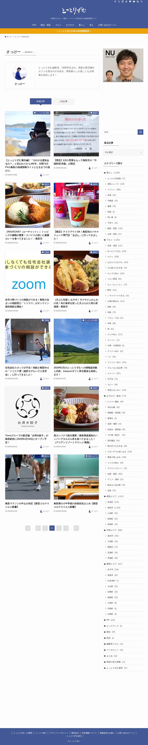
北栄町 (113, 552)
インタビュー (115, 650)
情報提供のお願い (107, 733)
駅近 (112, 290)
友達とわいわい (117, 390)
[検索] (141, 1)
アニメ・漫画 (115, 479)
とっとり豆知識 (116, 178)
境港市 (113, 575)
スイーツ (114, 373)
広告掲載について (89, 733)
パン (112, 357)
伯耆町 (113, 592)
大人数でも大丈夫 (117, 268)
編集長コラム (115, 644)
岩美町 (113, 502)
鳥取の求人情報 (116, 662)
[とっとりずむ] (74, 11)
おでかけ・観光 (116, 396)
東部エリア (115, 496)
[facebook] (115, 1)
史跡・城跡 (114, 424)
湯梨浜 (113, 547)
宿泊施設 (114, 440)
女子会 (113, 379)
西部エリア (114, 564)
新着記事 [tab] (41, 101)
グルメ (113, 240)
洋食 (112, 323)
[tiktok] (126, 1)
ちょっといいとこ (117, 284)
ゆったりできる (117, 251)
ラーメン (114, 340)
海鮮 (112, 307)
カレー (113, 384)
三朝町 (113, 541)
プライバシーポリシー (58, 733)
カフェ (113, 257)
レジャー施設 (115, 401)
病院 (111, 212)
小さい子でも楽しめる (120, 452)
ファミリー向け (117, 362)
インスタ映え (115, 463)
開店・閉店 (115, 228)
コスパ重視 (114, 279)
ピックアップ (114, 626)
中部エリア (114, 530)
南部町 (113, 597)
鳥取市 (114, 508)
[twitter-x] (119, 1)
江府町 (112, 603)
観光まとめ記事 (116, 485)
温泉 (112, 490)
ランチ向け (115, 334)
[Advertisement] (123, 106)
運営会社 (75, 733)
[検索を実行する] (140, 132)
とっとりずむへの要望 (22, 733)
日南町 (112, 614)
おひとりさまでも (118, 262)
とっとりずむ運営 (117, 668)
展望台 (112, 418)
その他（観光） (116, 435)
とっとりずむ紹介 (74, 736)
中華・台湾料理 (116, 346)
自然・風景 (115, 474)
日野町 (112, 608)
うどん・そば (115, 318)
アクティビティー (117, 468)
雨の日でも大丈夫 (117, 446)
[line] (130, 1)
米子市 (113, 569)
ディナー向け (115, 351)
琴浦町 (113, 558)
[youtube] (134, 1)
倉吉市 (113, 536)
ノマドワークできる (118, 296)
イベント (114, 189)
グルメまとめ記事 (117, 368)
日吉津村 (113, 581)
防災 (110, 638)
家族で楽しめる (117, 457)
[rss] (138, 1)
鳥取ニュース (116, 184)
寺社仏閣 (114, 407)
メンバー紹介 (41, 733)
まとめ (112, 656)
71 (76, 528)
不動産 (113, 201)
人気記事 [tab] (63, 101)
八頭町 (113, 513)
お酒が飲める (116, 301)
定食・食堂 (115, 245)
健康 (112, 206)
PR (111, 620)
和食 (112, 312)
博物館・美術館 (116, 413)
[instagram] (123, 1)
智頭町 (113, 524)
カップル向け (116, 273)
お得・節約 (114, 234)
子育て (113, 223)
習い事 (112, 217)
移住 (111, 632)
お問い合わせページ (126, 733)
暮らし (113, 172)
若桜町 (113, 519)
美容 (112, 195)
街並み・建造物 (116, 429)
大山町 (113, 586)
